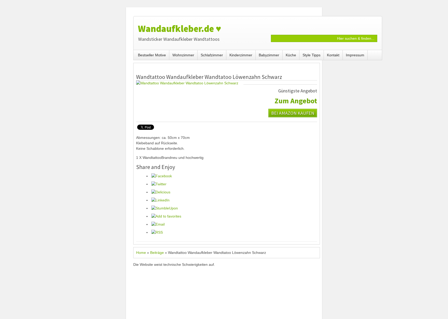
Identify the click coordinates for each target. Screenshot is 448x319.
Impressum (355, 55)
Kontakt (333, 55)
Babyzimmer (269, 55)
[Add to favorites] (166, 216)
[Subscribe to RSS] (157, 232)
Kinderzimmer (240, 55)
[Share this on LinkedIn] (160, 200)
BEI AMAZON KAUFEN (292, 113)
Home (141, 252)
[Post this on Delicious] (160, 192)
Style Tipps (311, 55)
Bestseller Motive (152, 55)
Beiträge (157, 252)
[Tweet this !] (158, 184)
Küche (291, 55)
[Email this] (158, 224)
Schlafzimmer (212, 55)
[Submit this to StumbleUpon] (164, 208)
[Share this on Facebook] (161, 176)
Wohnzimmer (183, 55)
